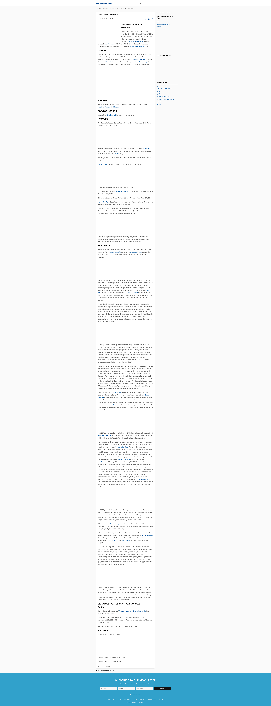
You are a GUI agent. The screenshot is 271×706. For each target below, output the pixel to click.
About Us (115, 699)
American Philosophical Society (108, 107)
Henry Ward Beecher (105, 435)
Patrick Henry (102, 164)
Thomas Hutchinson (125, 611)
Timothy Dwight (113, 540)
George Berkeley (147, 535)
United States (116, 392)
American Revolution (123, 191)
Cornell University (141, 62)
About (163, 24)
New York (146, 149)
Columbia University (137, 46)
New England (102, 462)
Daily (162, 699)
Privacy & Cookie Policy (139, 699)
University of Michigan (135, 41)
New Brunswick (112, 115)
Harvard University (139, 611)
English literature (112, 62)
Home (109, 699)
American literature (112, 405)
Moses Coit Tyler (103, 202)
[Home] (104, 3)
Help (121, 699)
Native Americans (124, 459)
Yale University (109, 44)
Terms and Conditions (153, 699)
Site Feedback (127, 699)
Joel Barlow (126, 540)
